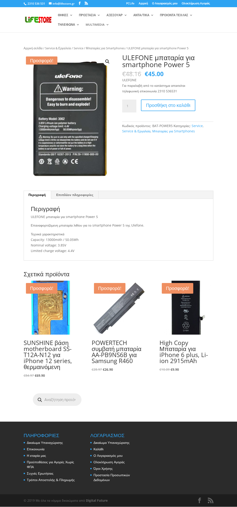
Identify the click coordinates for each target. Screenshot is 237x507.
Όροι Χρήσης (103, 468)
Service (78, 48)
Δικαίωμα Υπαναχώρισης (45, 442)
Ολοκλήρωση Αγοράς (196, 3)
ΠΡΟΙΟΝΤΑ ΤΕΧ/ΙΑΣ (174, 15)
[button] (107, 61)
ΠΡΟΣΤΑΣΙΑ (87, 15)
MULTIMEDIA (95, 25)
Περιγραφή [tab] (37, 195)
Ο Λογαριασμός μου (165, 3)
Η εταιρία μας (36, 455)
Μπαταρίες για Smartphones (105, 48)
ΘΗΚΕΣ (63, 15)
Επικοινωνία (35, 449)
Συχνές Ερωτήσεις (40, 473)
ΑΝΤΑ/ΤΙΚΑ (141, 15)
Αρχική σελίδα (33, 48)
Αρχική (143, 3)
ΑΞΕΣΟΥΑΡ (114, 15)
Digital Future (97, 500)
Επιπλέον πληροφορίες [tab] (74, 195)
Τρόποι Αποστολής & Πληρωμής (51, 480)
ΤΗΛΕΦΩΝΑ (66, 25)
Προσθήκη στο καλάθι (168, 105)
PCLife (130, 3)
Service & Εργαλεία (58, 48)
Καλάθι (98, 449)
